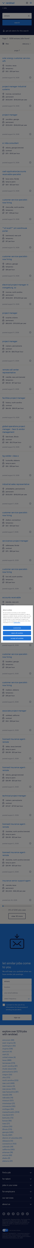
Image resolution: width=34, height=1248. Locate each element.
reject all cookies (17, 633)
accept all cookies (17, 638)
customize (17, 628)
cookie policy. (17, 622)
